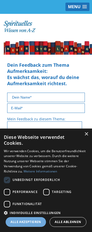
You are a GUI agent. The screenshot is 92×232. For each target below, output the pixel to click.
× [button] (86, 134)
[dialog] (46, 180)
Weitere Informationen (40, 171)
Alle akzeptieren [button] (25, 222)
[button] (46, 212)
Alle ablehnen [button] (68, 222)
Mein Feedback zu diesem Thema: (36, 119)
